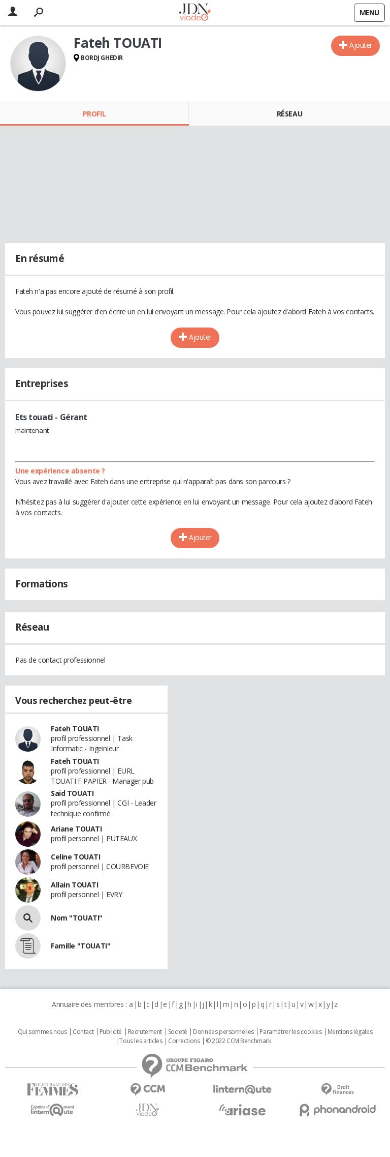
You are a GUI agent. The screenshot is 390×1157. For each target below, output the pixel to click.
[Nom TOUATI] (28, 918)
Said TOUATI (72, 793)
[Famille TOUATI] (28, 946)
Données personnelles (223, 1031)
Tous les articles (140, 1041)
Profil (94, 113)
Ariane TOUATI (76, 829)
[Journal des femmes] (52, 1089)
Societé (177, 1031)
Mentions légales (350, 1031)
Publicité (111, 1031)
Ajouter (360, 45)
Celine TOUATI (76, 857)
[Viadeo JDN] (147, 1110)
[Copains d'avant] (52, 1110)
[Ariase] (242, 1109)
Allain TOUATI (75, 884)
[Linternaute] (242, 1089)
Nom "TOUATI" (77, 918)
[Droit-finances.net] (337, 1089)
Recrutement (145, 1031)
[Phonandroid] (337, 1110)
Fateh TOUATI (75, 728)
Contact (83, 1031)
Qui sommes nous (42, 1031)
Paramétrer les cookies (290, 1031)
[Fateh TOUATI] (38, 64)
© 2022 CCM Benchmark (238, 1041)
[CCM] (147, 1089)
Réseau (289, 113)
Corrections (184, 1041)
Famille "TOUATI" (80, 946)
